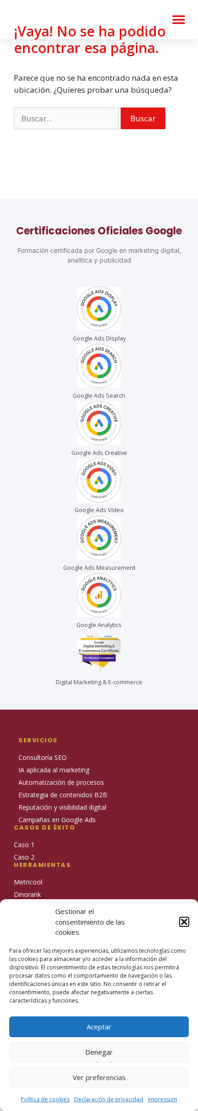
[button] (184, 921)
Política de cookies (45, 1099)
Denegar (99, 1052)
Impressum (162, 1099)
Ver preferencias (99, 1077)
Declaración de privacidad (108, 1099)
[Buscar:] (67, 118)
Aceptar (99, 1026)
